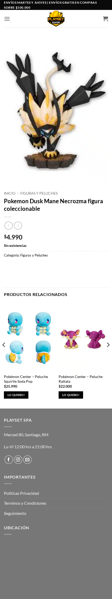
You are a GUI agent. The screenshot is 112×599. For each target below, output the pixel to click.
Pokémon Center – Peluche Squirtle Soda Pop (26, 379)
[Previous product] (18, 226)
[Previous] (4, 355)
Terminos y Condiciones (25, 503)
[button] (7, 18)
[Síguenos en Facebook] (8, 459)
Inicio (9, 193)
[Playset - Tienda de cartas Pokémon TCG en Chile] (56, 18)
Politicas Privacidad (21, 493)
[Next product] (8, 226)
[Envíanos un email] (27, 459)
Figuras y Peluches (39, 193)
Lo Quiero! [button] (16, 395)
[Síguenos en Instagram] (18, 459)
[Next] (108, 355)
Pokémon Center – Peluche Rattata (81, 379)
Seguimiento (15, 513)
